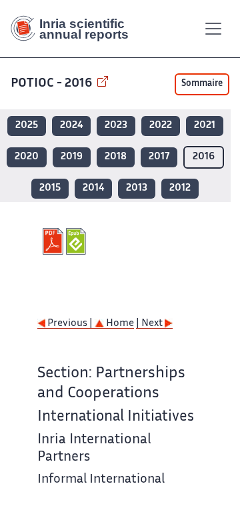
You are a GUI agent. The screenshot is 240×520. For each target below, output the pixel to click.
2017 (159, 157)
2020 (27, 157)
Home (119, 323)
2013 (136, 188)
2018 (116, 157)
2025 (26, 125)
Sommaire (202, 84)
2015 (50, 188)
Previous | (70, 323)
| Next (150, 323)
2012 (180, 188)
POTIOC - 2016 (53, 83)
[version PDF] (54, 241)
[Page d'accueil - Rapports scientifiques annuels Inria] (74, 28)
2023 (116, 125)
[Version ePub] (77, 241)
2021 (204, 125)
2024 (71, 125)
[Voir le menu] (213, 28)
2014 (93, 188)
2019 (72, 157)
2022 (160, 125)
